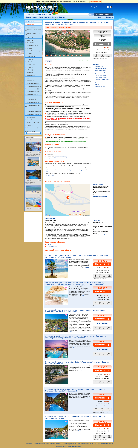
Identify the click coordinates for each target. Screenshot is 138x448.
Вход (93, 7)
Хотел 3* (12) (29, 37)
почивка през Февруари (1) (33, 86)
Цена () (30, 131)
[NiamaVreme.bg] (42, 10)
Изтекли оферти (45, 17)
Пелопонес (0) (30, 75)
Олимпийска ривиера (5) (32, 51)
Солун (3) (28, 78)
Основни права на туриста (102, 79)
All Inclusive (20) (30, 117)
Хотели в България (104, 14)
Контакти (109, 17)
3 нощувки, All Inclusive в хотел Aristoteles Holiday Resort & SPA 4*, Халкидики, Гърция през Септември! (76, 417)
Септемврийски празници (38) (33, 30)
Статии (100, 17)
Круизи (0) (28, 120)
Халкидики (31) (30, 80)
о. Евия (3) (28, 53)
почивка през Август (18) (32, 102)
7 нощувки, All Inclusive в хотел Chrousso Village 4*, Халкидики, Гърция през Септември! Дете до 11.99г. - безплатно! (75, 311)
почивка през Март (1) (32, 89)
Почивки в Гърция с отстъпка (38, 14)
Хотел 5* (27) (29, 43)
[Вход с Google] (111, 7)
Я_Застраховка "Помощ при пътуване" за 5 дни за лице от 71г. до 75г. (64, 170)
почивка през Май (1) (31, 94)
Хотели (55, 17)
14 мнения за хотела (83, 60)
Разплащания (99, 74)
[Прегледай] (102, 265)
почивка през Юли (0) (31, 99)
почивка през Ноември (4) (33, 111)
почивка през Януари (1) (32, 83)
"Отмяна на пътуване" (60, 158)
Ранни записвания (52, 246)
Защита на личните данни (100, 443)
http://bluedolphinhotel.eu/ (100, 196)
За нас (68, 443)
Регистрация (100, 7)
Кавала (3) (28, 48)
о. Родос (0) (29, 67)
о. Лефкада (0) (30, 64)
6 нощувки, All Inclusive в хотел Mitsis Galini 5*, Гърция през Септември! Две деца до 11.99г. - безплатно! (77, 363)
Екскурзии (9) (29, 125)
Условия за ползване (61, 443)
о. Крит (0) (28, 61)
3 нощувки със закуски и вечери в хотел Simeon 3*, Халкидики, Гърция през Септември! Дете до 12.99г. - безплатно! (75, 390)
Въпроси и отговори (100, 72)
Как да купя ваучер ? (100, 70)
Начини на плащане (50, 443)
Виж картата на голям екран (68, 202)
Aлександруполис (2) (31, 45)
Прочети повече (50, 175)
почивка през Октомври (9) (33, 109)
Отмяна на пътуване (100, 77)
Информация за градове (87, 443)
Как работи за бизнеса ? (101, 68)
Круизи (62, 17)
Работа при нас (99, 81)
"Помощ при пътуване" (60, 156)
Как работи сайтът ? (100, 66)
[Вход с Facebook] (108, 7)
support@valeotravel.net (68, 114)
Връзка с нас (98, 83)
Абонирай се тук (95, 1)
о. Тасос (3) (29, 70)
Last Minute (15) (30, 27)
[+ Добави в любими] (89, 32)
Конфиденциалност (100, 86)
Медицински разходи (100, 75)
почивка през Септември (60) (32, 105)
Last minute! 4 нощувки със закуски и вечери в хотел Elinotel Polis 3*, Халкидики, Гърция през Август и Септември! (76, 256)
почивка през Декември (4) (33, 114)
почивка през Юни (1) (31, 97)
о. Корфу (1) (29, 59)
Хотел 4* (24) (29, 40)
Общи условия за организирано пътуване (35, 443)
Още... (87, 267)
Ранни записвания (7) (31, 128)
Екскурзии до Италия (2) (32, 122)
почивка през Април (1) (32, 91)
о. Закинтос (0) (30, 56)
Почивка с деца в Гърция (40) (32, 34)
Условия (97, 84)
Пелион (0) (29, 72)
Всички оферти (31, 17)
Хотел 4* (49, 244)
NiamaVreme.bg (60, 446)
